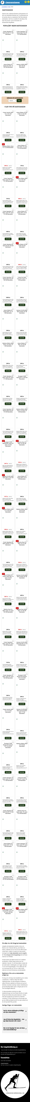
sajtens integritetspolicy (15, 1065)
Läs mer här (8, 59)
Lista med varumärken (6, 1060)
